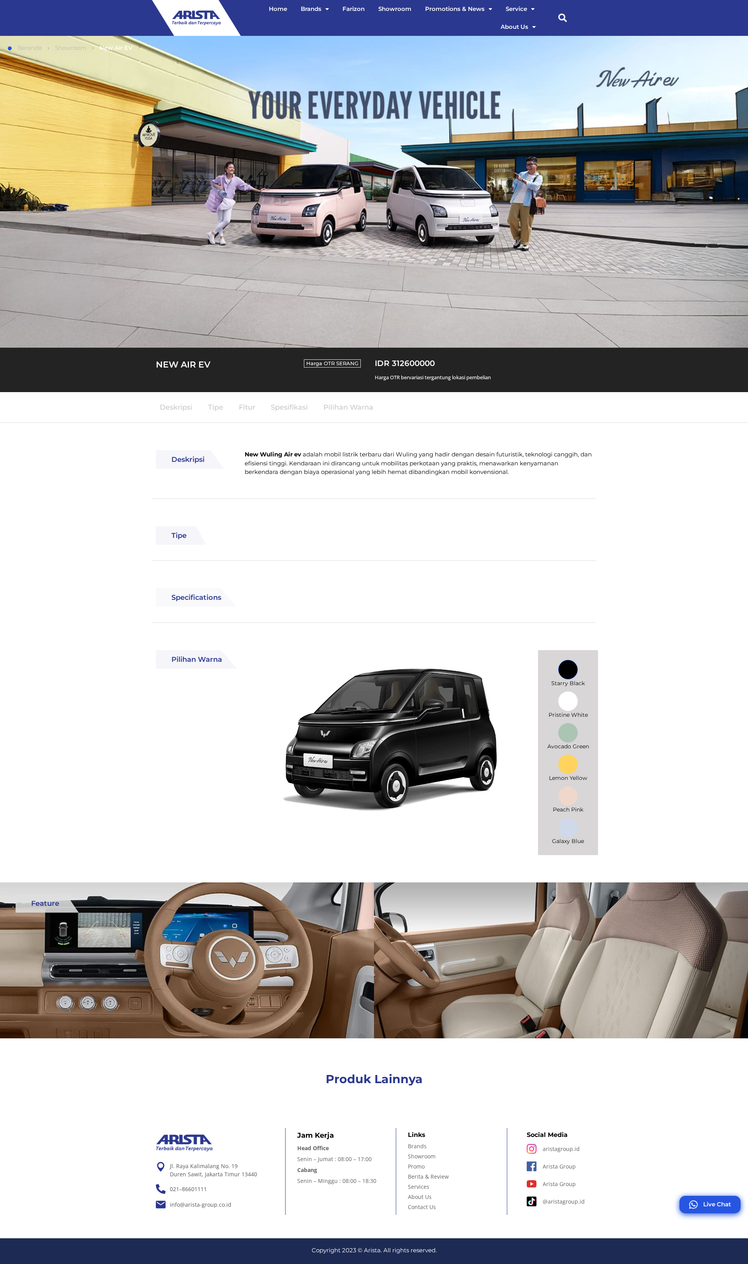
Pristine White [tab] (568, 714)
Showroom (394, 8)
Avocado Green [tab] (568, 746)
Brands (311, 8)
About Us (514, 26)
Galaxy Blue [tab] (568, 841)
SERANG (347, 363)
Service (516, 8)
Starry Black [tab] (568, 683)
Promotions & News (455, 8)
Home (278, 8)
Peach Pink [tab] (568, 809)
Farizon (353, 8)
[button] (562, 18)
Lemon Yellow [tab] (568, 777)
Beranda (30, 47)
